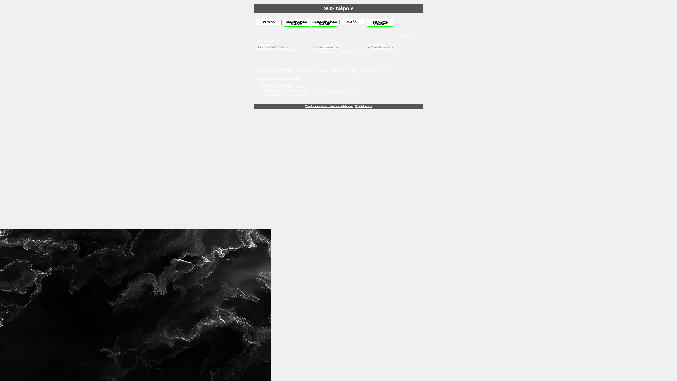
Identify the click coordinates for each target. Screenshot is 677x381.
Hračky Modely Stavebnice (326, 46)
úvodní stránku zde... (298, 95)
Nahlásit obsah (363, 106)
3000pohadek (272, 46)
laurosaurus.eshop (379, 46)
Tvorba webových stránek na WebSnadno (329, 106)
